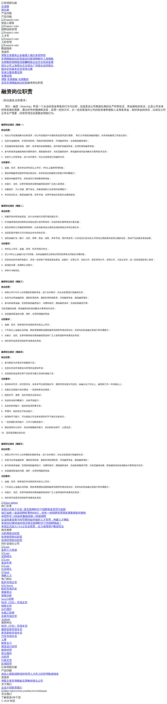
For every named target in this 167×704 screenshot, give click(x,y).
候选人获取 (7, 673)
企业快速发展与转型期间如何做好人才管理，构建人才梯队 (35, 519)
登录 (24, 69)
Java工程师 (7, 599)
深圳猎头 (48, 65)
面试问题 (27, 58)
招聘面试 (17, 62)
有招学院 (40, 55)
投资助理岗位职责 (11, 536)
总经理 (5, 656)
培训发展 (48, 62)
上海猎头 (17, 65)
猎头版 (5, 9)
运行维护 (6, 609)
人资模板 (48, 58)
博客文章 (6, 55)
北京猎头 (27, 65)
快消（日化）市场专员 (14, 625)
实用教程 (6, 62)
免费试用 (17, 72)
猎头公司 (6, 65)
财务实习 (6, 643)
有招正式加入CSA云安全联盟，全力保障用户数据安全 (32, 526)
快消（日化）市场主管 (14, 602)
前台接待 (6, 653)
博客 (4, 79)
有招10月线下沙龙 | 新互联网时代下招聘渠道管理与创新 (33, 509)
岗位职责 (17, 58)
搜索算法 (6, 592)
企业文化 (38, 62)
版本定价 (6, 69)
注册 (30, 69)
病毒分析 (6, 595)
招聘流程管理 (22, 673)
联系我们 (17, 687)
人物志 (31, 55)
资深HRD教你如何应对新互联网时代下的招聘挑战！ (31, 523)
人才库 (34, 673)
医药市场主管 (9, 582)
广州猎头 (38, 65)
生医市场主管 (9, 616)
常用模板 (6, 58)
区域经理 (6, 663)
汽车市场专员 (9, 636)
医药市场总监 (9, 588)
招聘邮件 (38, 58)
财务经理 (6, 649)
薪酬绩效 (27, 62)
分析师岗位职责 (10, 533)
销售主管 (6, 605)
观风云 (16, 55)
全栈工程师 (7, 612)
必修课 (23, 55)
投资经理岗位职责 (11, 540)
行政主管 (6, 660)
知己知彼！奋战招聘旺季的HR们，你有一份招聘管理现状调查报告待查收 (43, 512)
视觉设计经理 (9, 646)
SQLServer (7, 585)
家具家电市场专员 (11, 632)
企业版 (5, 6)
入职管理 (43, 673)
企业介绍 (6, 687)
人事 (4, 639)
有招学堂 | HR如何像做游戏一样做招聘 (23, 516)
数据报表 (53, 673)
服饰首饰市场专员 (11, 629)
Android (5, 619)
